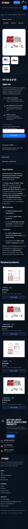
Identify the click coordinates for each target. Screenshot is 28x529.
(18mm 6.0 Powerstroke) (11, 128)
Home (2, 14)
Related (21, 23)
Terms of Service (6, 493)
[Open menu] (25, 2)
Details (13, 23)
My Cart (3, 477)
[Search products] (25, 8)
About (2, 486)
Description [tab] (5, 157)
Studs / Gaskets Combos (14, 14)
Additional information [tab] (9, 161)
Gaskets (4, 330)
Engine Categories (6, 475)
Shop (6, 14)
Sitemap (20, 513)
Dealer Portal (17, 2)
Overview (5, 23)
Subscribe (10, 436)
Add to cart (14, 135)
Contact (3, 488)
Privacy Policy (5, 490)
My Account (4, 479)
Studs (8, 330)
